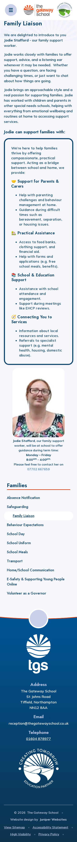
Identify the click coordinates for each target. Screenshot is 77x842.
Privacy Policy (48, 834)
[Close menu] (11, 10)
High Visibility (20, 834)
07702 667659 (38, 469)
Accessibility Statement (50, 827)
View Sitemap (14, 827)
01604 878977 (38, 738)
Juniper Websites (53, 819)
